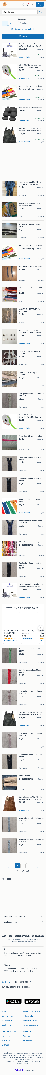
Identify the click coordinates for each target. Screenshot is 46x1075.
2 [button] (23, 866)
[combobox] (20, 12)
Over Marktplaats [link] (9, 1031)
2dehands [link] (6, 1040)
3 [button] (28, 866)
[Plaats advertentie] (40, 4)
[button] (28, 4)
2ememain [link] (27, 1040)
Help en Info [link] (28, 1016)
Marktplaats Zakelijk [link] (31, 1011)
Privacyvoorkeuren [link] (30, 1025)
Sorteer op (22, 19)
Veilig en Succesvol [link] (10, 1016)
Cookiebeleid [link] (7, 1025)
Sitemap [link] (5, 1045)
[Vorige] (11, 865)
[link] (5, 4)
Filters (24, 36)
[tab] (5, 23)
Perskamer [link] (6, 1036)
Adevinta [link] (26, 1036)
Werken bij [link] (27, 1031)
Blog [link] (4, 1011)
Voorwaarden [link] (7, 1020)
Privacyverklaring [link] (30, 1020)
